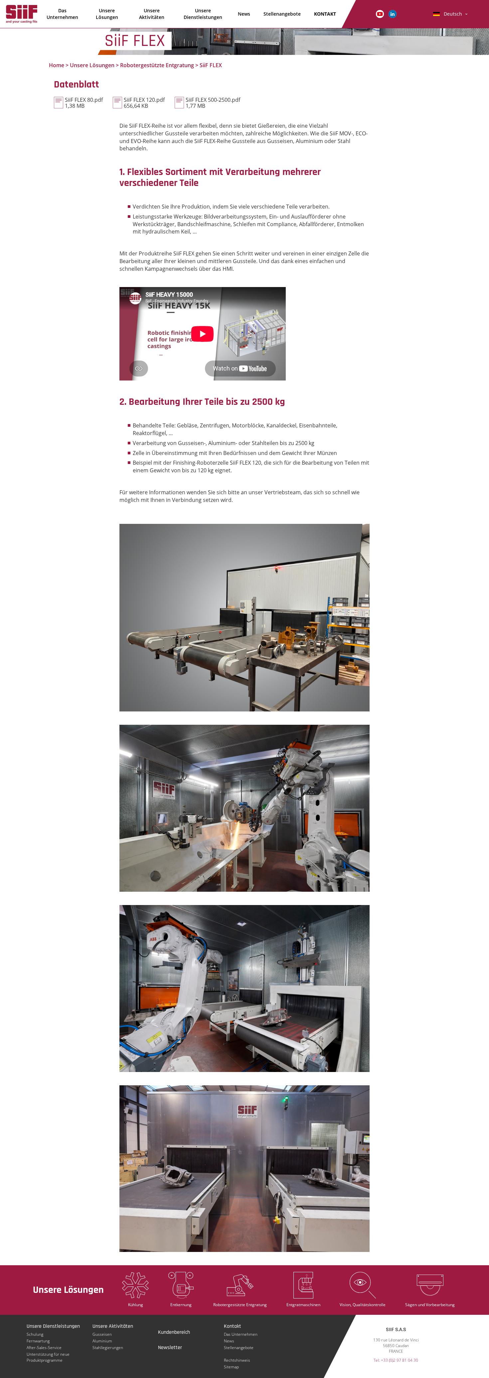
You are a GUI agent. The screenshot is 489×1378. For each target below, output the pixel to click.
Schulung (35, 1334)
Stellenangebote (282, 14)
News (244, 14)
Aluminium (102, 1341)
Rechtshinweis (237, 1360)
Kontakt (232, 1326)
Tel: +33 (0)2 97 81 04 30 (396, 1360)
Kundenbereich (174, 1332)
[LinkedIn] (393, 13)
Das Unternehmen (62, 13)
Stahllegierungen (107, 1347)
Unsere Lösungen (107, 13)
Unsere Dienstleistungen (203, 13)
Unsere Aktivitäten (151, 13)
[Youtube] (380, 13)
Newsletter (170, 1347)
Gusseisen (102, 1334)
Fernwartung (38, 1341)
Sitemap (231, 1367)
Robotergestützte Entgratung (157, 65)
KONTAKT (325, 14)
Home (56, 65)
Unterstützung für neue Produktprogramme (48, 1354)
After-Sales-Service (44, 1347)
